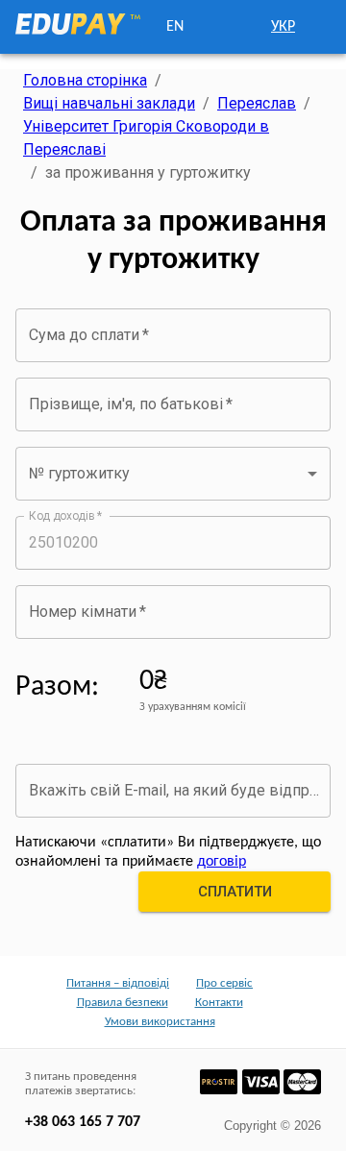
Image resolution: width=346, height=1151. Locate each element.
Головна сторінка (85, 80)
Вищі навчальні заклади (109, 103)
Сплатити (235, 891)
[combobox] (173, 474)
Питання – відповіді (117, 983)
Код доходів (66, 515)
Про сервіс (224, 983)
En (175, 27)
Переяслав (256, 103)
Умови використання (160, 1022)
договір (221, 861)
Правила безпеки (122, 1002)
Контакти (219, 1002)
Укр (283, 27)
